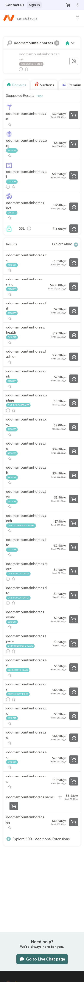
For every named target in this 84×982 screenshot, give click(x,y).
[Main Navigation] (77, 18)
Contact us (14, 5)
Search (9, 43)
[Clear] (56, 43)
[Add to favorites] (26, 69)
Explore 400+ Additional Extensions (41, 839)
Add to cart (73, 115)
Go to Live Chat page (45, 959)
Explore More (62, 244)
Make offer (73, 61)
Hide (40, 96)
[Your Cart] (68, 5)
